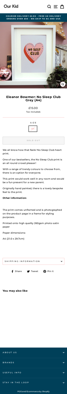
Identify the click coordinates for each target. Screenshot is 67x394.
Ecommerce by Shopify (38, 391)
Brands (8, 362)
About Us (10, 352)
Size (33, 123)
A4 (33, 128)
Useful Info (12, 373)
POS (19, 391)
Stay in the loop (16, 382)
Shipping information (22, 261)
